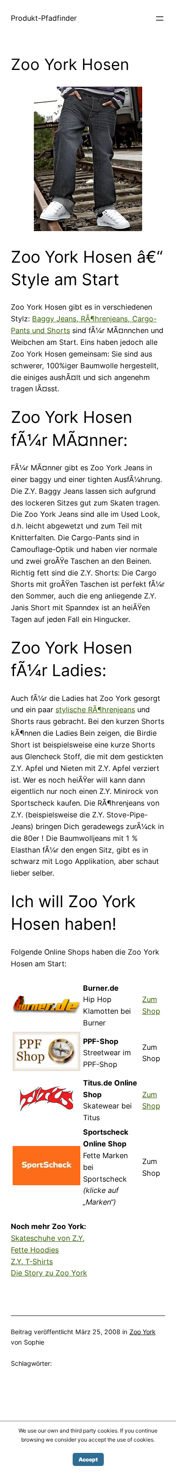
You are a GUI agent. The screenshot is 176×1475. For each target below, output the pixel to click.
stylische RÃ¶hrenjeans (95, 709)
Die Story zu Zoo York (49, 1272)
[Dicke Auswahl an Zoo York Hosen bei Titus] (88, 228)
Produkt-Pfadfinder (44, 18)
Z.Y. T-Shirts (32, 1261)
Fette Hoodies (35, 1249)
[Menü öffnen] (159, 18)
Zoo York (143, 1332)
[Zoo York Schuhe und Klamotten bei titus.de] (46, 1115)
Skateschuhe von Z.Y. (47, 1238)
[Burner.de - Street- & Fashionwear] (46, 1020)
